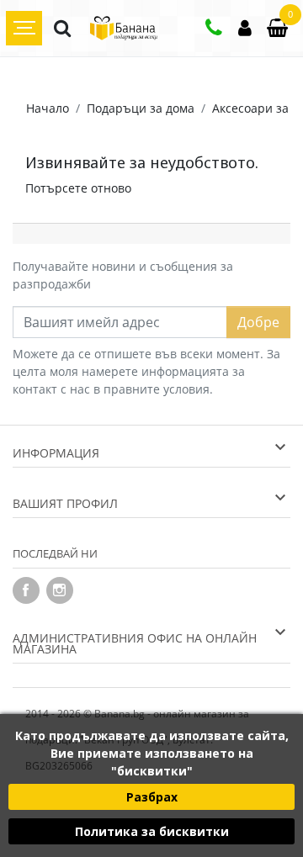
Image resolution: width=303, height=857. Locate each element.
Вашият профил (65, 503)
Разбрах (152, 797)
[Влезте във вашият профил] (245, 30)
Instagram (59, 590)
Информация (56, 453)
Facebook (26, 590)
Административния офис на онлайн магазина (135, 643)
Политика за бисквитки (152, 831)
